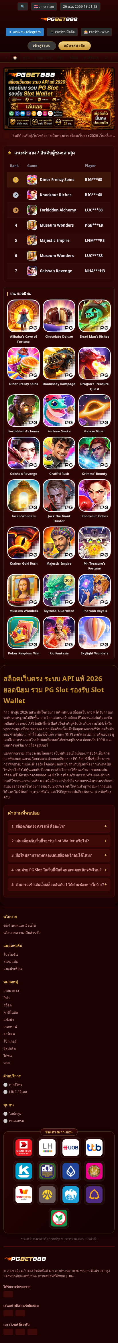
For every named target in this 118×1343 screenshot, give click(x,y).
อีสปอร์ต (9, 1048)
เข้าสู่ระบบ (42, 45)
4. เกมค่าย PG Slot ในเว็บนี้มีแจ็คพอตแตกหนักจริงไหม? (56, 869)
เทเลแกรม (16, 1120)
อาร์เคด (9, 1033)
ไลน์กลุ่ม (15, 1113)
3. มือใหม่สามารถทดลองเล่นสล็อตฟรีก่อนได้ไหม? (51, 855)
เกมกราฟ (10, 1026)
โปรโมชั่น (10, 954)
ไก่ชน (7, 1055)
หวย (26, 57)
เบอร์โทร (15, 1084)
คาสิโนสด (91, 57)
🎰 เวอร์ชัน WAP (96, 32)
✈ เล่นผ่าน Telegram (25, 32)
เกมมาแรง (43, 57)
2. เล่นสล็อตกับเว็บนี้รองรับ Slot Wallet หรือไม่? (50, 840)
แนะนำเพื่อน (12, 968)
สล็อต (74, 57)
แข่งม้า (8, 1019)
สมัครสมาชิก (74, 45)
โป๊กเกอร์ (9, 1041)
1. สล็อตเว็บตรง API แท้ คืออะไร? (38, 826)
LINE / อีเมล (18, 1091)
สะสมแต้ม (10, 961)
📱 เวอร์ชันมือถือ (62, 32)
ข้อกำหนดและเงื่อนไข (19, 925)
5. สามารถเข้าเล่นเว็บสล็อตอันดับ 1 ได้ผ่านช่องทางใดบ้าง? (57, 884)
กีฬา (60, 57)
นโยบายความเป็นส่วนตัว (22, 932)
